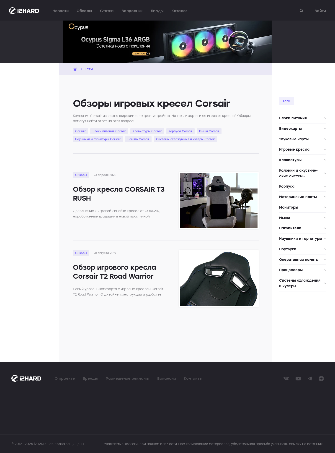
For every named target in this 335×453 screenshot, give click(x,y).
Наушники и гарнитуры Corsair (98, 139)
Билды (157, 10)
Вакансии (166, 378)
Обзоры (84, 10)
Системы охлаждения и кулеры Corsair (185, 139)
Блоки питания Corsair (109, 131)
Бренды (90, 378)
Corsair (80, 131)
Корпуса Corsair (180, 131)
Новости (60, 10)
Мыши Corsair (209, 131)
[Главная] (75, 69)
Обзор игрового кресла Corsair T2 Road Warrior (114, 271)
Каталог (179, 10)
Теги (89, 68)
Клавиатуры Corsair (147, 131)
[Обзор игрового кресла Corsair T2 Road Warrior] (219, 278)
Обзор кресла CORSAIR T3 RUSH (118, 193)
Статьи (106, 10)
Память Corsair (138, 139)
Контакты (193, 378)
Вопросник (132, 10)
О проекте (65, 378)
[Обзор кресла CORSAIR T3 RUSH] (219, 200)
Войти (320, 10)
